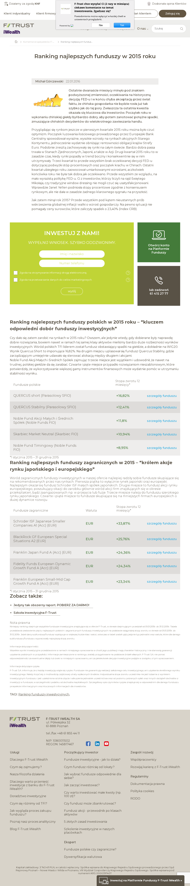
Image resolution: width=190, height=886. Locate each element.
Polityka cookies (142, 791)
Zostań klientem (140, 13)
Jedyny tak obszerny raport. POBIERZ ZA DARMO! (51, 605)
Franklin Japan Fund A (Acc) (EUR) (42, 552)
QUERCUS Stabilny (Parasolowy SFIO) (44, 407)
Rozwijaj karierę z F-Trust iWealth (155, 767)
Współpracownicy (143, 759)
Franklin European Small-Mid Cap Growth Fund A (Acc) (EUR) (41, 581)
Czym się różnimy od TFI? (28, 803)
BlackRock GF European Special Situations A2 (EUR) (40, 539)
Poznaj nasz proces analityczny (33, 821)
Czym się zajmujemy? (26, 767)
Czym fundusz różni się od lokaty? (89, 767)
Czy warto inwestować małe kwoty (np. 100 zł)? (92, 794)
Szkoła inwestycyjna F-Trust (35, 612)
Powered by (65, 25)
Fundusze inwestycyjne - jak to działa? (92, 759)
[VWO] (74, 25)
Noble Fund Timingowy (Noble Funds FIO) (44, 448)
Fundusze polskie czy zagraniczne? (90, 849)
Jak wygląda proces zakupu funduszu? (30, 812)
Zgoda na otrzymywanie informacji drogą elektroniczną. (74, 273)
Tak (122, 25)
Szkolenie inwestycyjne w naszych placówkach (89, 831)
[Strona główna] (19, 29)
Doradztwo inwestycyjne (28, 796)
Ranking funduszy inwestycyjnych (43, 694)
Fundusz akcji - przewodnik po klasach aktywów (93, 812)
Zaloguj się (172, 13)
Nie (101, 25)
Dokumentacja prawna (147, 784)
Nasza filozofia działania (27, 774)
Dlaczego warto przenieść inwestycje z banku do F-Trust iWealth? (32, 785)
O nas (141, 28)
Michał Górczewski (49, 81)
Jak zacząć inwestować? (82, 785)
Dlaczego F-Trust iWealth (29, 759)
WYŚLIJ (72, 291)
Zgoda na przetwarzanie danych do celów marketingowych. (74, 280)
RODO (135, 798)
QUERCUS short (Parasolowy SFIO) (42, 396)
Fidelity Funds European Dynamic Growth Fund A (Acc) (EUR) (42, 566)
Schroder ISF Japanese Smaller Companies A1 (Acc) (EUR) (39, 523)
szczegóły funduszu (162, 396)
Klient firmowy (46, 13)
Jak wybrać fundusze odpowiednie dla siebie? (92, 776)
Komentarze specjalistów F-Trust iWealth (45, 41)
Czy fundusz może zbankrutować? (90, 803)
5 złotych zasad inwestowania (85, 821)
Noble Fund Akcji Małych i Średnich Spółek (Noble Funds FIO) (43, 421)
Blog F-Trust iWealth (25, 829)
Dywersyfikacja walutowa (83, 857)
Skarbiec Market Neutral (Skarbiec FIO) (45, 434)
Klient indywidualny (17, 13)
